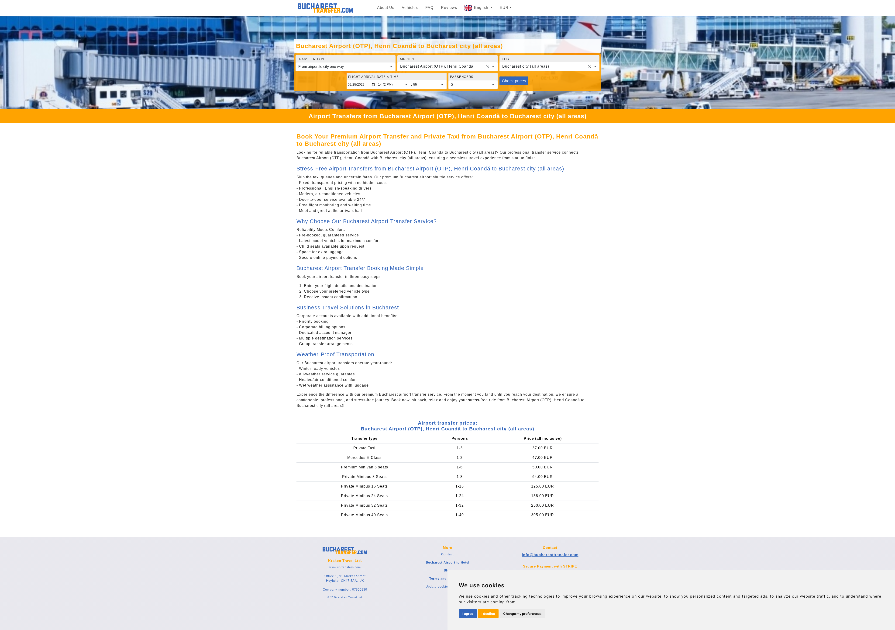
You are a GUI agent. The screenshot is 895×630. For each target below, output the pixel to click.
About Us (385, 8)
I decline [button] (488, 614)
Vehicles (410, 8)
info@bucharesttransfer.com (550, 555)
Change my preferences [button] (522, 614)
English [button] (481, 8)
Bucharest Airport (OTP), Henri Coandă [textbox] (436, 66)
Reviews (449, 8)
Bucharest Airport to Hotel (447, 562)
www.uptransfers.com (345, 567)
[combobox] (447, 66)
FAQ (429, 8)
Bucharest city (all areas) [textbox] (525, 66)
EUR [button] (504, 8)
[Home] (325, 8)
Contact (447, 554)
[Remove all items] (487, 66)
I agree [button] (467, 614)
